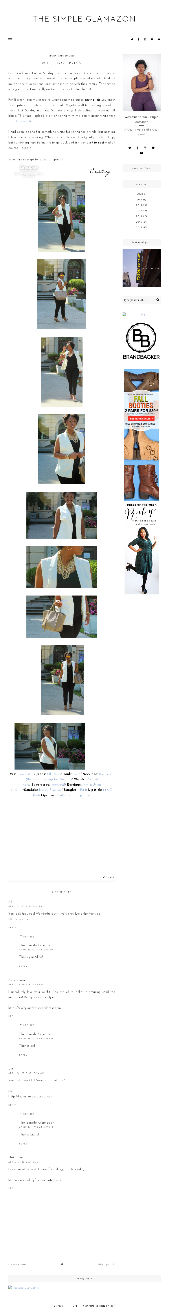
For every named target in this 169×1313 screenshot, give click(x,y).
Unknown (15, 1157)
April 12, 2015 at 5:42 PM (36, 950)
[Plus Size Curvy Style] (84, 1288)
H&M (76, 774)
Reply (12, 928)
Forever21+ (24, 121)
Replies (29, 937)
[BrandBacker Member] (142, 341)
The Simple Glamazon (84, 20)
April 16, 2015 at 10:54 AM (26, 1073)
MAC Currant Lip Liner (73, 795)
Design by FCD (105, 1306)
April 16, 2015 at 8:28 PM (36, 1039)
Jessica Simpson (50, 790)
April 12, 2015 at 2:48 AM (25, 907)
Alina (12, 902)
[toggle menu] (10, 39)
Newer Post (18, 1264)
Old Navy (54, 774)
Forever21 (58, 784)
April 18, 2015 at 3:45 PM (25, 1162)
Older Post (105, 1264)
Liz (10, 1069)
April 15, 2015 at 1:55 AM (25, 985)
